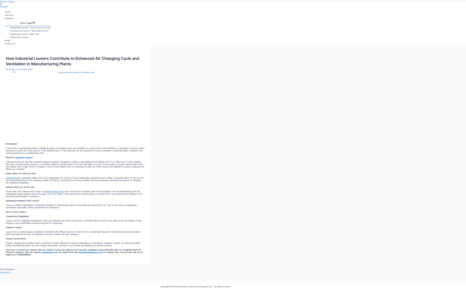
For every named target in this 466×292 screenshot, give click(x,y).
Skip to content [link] (7, 1)
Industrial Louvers (23, 157)
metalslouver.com (50, 252)
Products (9, 18)
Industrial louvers (13, 178)
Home (7, 12)
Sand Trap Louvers (19, 37)
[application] (13, 18)
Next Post (6, 272)
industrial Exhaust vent (53, 191)
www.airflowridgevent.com (90, 252)
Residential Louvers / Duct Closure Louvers (31, 27)
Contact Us (10, 43)
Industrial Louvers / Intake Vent (25, 34)
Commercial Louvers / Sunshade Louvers (30, 31)
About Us (9, 15)
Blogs (7, 40)
